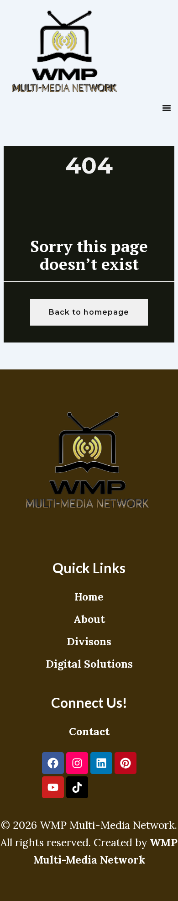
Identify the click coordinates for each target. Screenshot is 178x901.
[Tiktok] (77, 787)
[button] (166, 108)
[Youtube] (53, 787)
